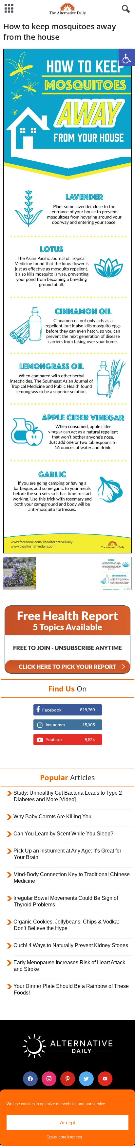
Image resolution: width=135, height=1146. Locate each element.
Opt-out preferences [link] (64, 1137)
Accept (67, 1122)
